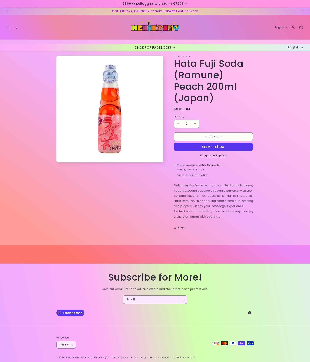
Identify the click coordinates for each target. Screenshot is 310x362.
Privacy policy (139, 357)
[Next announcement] (303, 11)
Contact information (183, 357)
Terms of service (159, 357)
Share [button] (182, 227)
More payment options (213, 155)
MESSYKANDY (73, 357)
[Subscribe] (183, 299)
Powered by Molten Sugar (95, 357)
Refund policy (120, 357)
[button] (7, 27)
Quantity (179, 116)
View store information (192, 175)
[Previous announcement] (7, 11)
